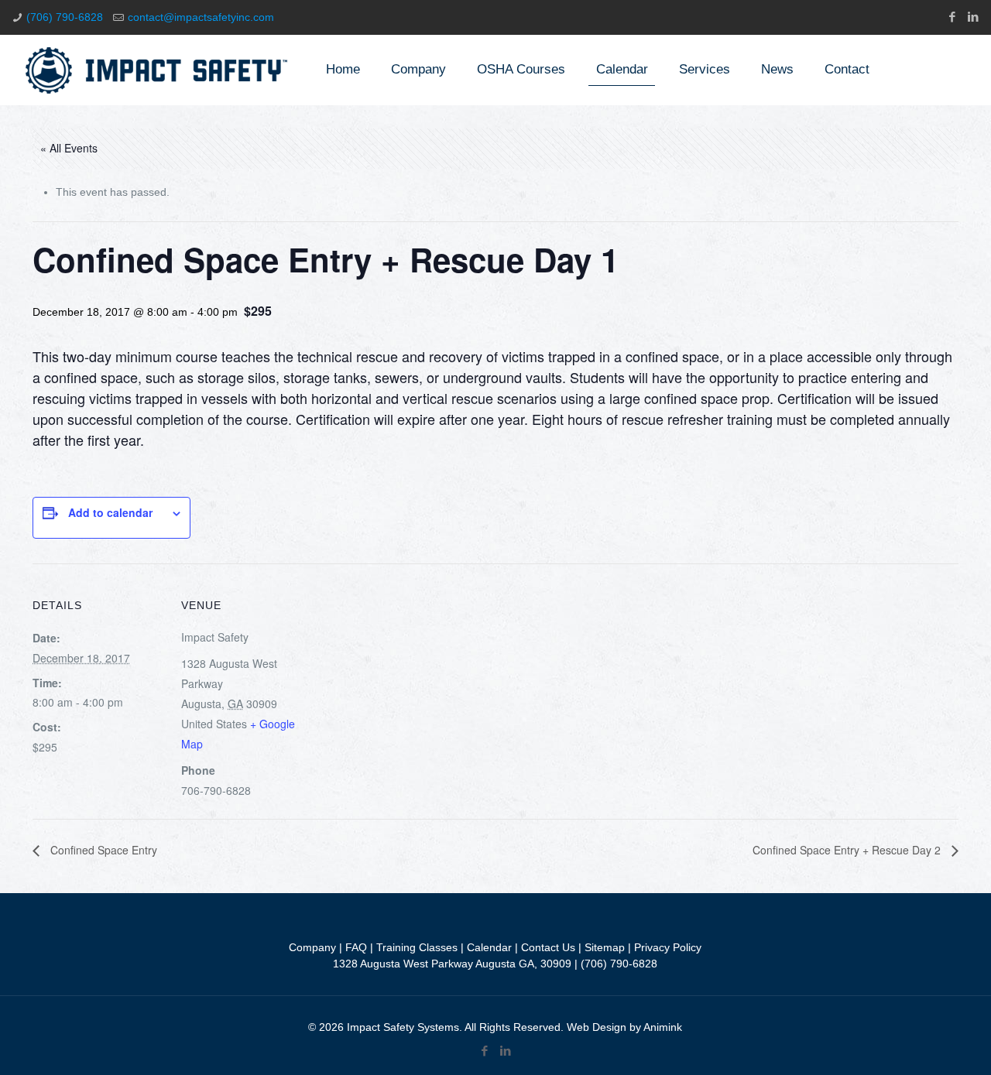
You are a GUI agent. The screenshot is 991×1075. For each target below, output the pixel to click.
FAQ (356, 947)
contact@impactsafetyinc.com (201, 17)
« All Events (69, 148)
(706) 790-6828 (64, 17)
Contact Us (548, 947)
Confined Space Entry (102, 850)
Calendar (489, 947)
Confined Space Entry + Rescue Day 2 (848, 850)
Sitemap (605, 947)
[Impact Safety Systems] (156, 69)
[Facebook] (952, 16)
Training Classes (417, 947)
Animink (662, 1027)
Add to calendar (110, 512)
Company (312, 947)
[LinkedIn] (973, 16)
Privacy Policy (667, 947)
